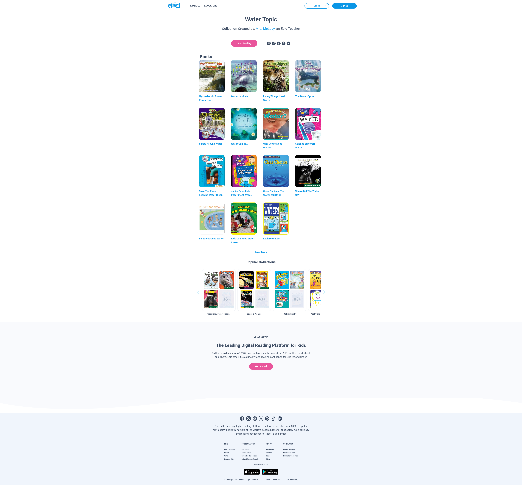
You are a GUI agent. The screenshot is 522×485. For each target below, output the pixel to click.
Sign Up (344, 5)
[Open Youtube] (255, 418)
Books (226, 453)
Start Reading (244, 43)
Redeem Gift (229, 459)
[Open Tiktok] (273, 418)
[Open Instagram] (248, 418)
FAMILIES (195, 5)
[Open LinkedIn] (280, 418)
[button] (218, 290)
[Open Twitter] (261, 418)
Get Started (261, 366)
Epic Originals (229, 449)
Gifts (226, 456)
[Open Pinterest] (267, 418)
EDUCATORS (210, 5)
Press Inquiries (289, 453)
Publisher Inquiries (290, 456)
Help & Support (289, 449)
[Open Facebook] (242, 418)
